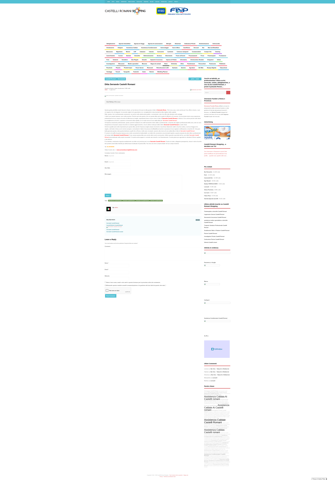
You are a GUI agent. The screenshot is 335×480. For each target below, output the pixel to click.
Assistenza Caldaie (132, 47)
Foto (107, 59)
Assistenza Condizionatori (149, 47)
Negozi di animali (156, 63)
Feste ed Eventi (180, 55)
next (198, 79)
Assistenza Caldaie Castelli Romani (215, 421)
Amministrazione (204, 43)
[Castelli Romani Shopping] (148, 14)
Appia (113, 1)
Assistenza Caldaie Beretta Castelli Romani (217, 411)
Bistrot (128, 51)
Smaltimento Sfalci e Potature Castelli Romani (216, 230)
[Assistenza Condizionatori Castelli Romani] (217, 303)
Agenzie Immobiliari (124, 43)
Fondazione (222, 55)
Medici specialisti (133, 63)
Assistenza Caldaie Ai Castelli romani (216, 407)
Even (205, 175)
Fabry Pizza (207, 195)
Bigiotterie (119, 51)
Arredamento (110, 47)
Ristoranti (150, 67)
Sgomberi (192, 67)
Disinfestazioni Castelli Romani (212, 450)
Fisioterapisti (211, 55)
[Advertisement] (186, 27)
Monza (117, 1)
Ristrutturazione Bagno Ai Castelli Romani (217, 461)
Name (106, 263)
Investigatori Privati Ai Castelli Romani (212, 458)
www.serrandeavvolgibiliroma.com (127, 150)
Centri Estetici (110, 55)
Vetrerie (151, 71)
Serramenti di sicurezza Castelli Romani (215, 217)
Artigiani (120, 47)
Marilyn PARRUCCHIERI (211, 184)
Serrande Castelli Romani (156, 200)
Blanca (206, 281)
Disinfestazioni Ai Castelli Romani (212, 394)
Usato (144, 71)
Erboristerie (168, 55)
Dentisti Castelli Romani (224, 452)
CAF (135, 51)
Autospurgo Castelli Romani (211, 391)
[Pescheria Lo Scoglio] (217, 253)
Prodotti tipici (128, 67)
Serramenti (121, 79)
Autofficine (186, 47)
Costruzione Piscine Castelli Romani (214, 239)
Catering (217, 51)
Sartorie (183, 67)
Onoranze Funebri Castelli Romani (215, 445)
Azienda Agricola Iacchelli (211, 198)
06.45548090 (110, 146)
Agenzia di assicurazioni (155, 43)
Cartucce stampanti (182, 51)
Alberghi (168, 43)
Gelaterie (115, 59)
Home (108, 1)
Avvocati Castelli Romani (216, 403)
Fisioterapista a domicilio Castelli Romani (215, 211)
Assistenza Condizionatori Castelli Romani (215, 318)
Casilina (157, 1)
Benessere (109, 51)
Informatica (183, 59)
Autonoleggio (165, 47)
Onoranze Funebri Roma (211, 106)
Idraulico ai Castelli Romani (216, 463)
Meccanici (121, 63)
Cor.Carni (206, 192)
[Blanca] (212, 265)
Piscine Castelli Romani (210, 233)
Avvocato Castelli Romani (216, 415)
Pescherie (109, 67)
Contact (170, 1)
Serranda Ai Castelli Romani (115, 200)
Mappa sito (186, 475)
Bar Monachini (208, 172)
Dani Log (223, 449)
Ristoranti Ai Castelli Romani (213, 414)
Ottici (182, 63)
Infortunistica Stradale (197, 59)
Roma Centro (131, 1)
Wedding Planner (162, 71)
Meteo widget (217, 349)
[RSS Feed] (228, 2)
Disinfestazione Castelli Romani (219, 428)
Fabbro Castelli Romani (213, 424)
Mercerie (144, 63)
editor (106, 89)
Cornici (120, 55)
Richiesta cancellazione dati (169, 476)
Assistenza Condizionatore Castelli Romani (216, 443)
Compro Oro (208, 51)
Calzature (142, 51)
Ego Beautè (207, 181)
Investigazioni (110, 63)
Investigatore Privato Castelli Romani (214, 236)
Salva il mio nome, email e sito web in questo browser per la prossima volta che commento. (133, 282)
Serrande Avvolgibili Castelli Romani (215, 416)
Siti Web (200, 67)
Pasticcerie (212, 63)
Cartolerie (170, 51)
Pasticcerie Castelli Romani (213, 459)
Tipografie (127, 71)
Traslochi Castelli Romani (213, 452)
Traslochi (136, 71)
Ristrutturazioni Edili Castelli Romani (217, 446)
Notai (166, 63)
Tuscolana (139, 1)
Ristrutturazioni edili (163, 67)
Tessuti (118, 71)
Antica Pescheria (208, 189)
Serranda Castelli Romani (129, 200)
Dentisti (128, 55)
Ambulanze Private (189, 43)
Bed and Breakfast (213, 47)
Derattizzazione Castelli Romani (214, 435)
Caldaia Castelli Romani (216, 449)
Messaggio (108, 174)
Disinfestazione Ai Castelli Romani (218, 447)
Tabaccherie (223, 67)
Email (109, 161)
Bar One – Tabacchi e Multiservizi (220, 369)
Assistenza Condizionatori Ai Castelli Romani (215, 436)
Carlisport (206, 300)
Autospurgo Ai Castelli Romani (218, 440)
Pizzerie (118, 67)
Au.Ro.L (206, 336)
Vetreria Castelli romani (210, 242)
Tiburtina (146, 1)
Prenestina (164, 1)
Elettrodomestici (148, 55)
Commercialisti (196, 51)
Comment (107, 246)
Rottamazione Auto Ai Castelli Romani (219, 456)
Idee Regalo (134, 59)
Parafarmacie (191, 63)
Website (107, 276)
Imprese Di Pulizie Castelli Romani (213, 441)
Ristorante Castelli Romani (211, 393)
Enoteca (159, 55)
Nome (109, 155)
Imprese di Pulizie (171, 59)
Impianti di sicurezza (156, 59)
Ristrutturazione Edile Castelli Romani (217, 392)
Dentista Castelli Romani (213, 451)
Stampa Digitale (211, 67)
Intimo (219, 59)
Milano (151, 1)
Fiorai (202, 55)
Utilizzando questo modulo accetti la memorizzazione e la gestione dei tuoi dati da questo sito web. (136, 285)
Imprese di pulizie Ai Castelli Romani (215, 426)
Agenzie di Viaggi (139, 43)
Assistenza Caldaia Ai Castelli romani (215, 397)
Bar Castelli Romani (215, 439)
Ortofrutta (174, 63)
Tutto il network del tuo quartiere (176, 475)
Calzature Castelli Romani (224, 393)
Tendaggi (109, 71)
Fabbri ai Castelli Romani (213, 434)
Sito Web (107, 168)
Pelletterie (222, 63)
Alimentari (178, 43)
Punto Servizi (140, 67)
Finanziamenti (193, 55)
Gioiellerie (125, 59)
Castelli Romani (111, 79)
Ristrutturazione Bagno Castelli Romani (216, 402)
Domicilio (137, 55)
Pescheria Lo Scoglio (210, 262)
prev (192, 79)
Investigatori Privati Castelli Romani (218, 437)
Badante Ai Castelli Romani (209, 425)
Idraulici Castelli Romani (217, 442)
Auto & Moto (176, 47)
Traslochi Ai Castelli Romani (215, 455)
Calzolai (151, 51)
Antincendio (216, 43)
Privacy (176, 1)
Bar (203, 47)
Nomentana (123, 1)
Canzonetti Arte (208, 178)
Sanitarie (174, 67)
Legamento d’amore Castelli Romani (214, 214)
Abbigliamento (110, 43)
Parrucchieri (202, 63)
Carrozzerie (160, 51)
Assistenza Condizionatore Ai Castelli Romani (216, 461)
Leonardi (206, 186)
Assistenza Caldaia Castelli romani (214, 431)
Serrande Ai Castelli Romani (142, 200)
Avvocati (196, 47)
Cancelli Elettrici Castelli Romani (114, 225)
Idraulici (144, 59)
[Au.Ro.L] (217, 321)
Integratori (210, 59)
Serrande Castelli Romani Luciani (114, 231)
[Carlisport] (212, 284)
